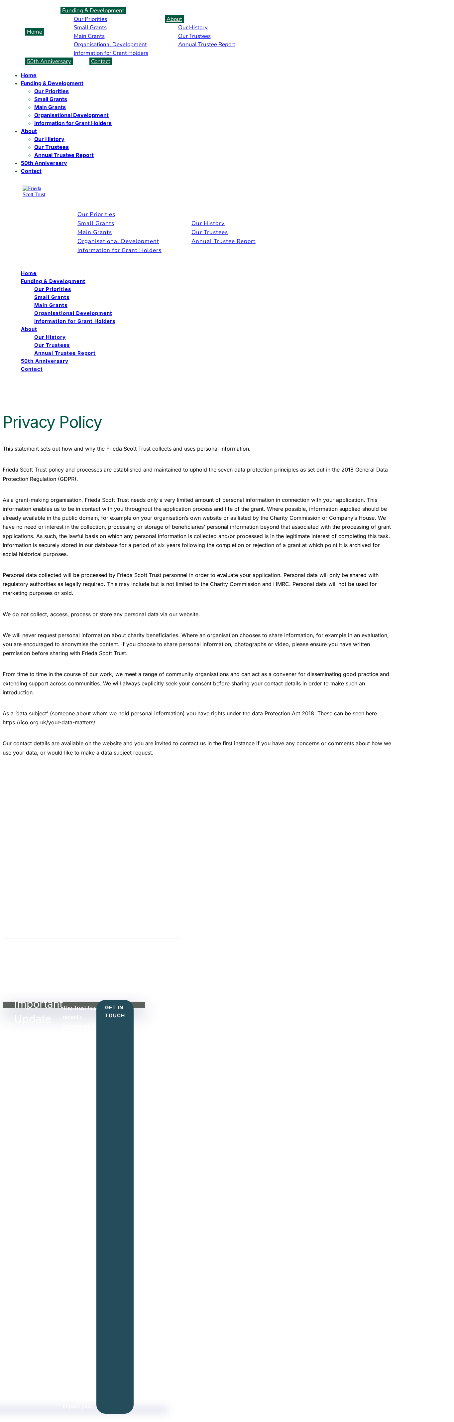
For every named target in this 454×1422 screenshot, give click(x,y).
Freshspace (114, 955)
